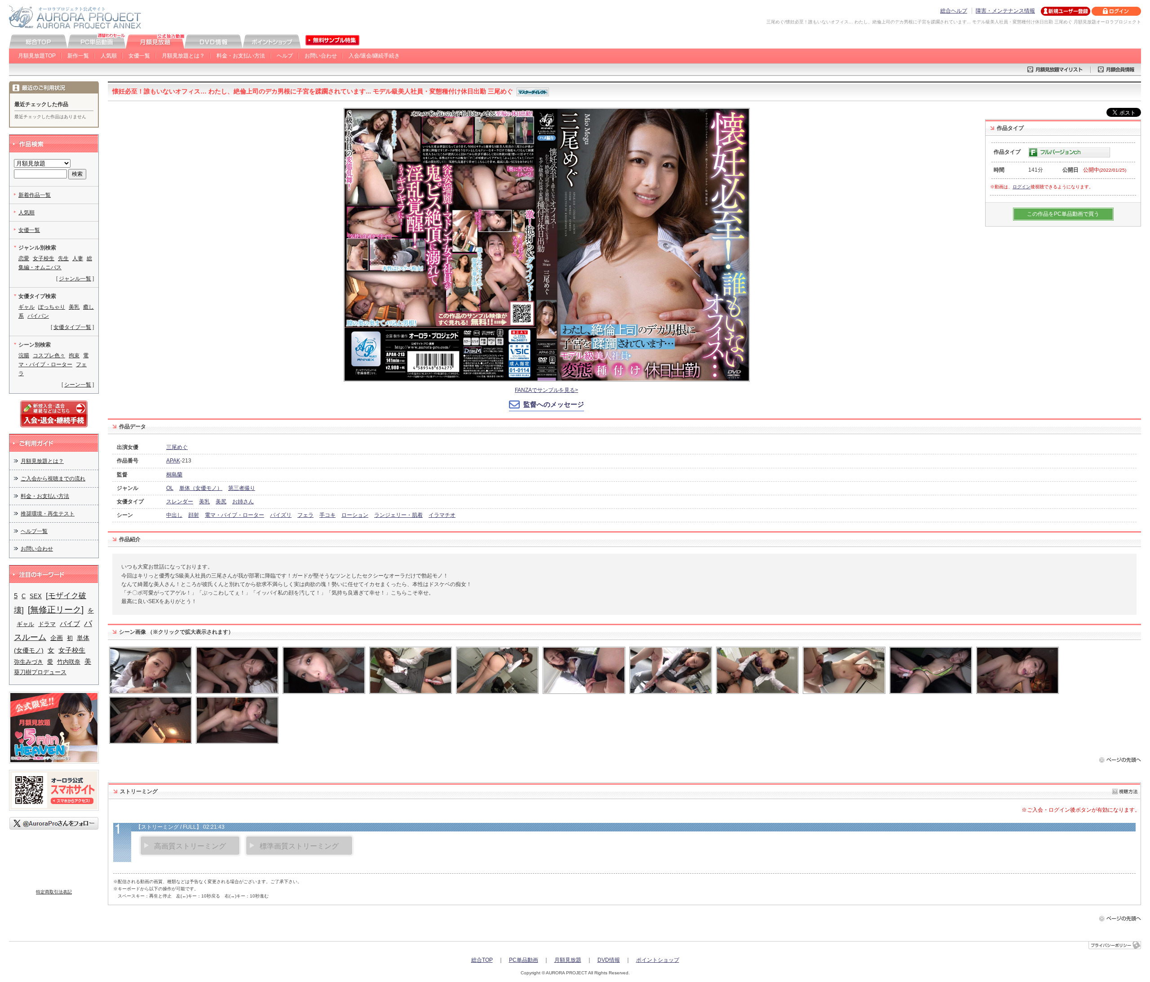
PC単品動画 (523, 960)
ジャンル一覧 (75, 278)
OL (169, 488)
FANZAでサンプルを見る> (546, 390)
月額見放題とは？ (183, 56)
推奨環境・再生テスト (48, 514)
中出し (174, 515)
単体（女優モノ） (200, 488)
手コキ (327, 515)
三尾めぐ (177, 447)
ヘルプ (285, 56)
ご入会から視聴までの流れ (53, 478)
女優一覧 (139, 56)
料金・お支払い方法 (241, 56)
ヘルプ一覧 (34, 531)
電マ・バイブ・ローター (234, 515)
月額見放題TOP (37, 56)
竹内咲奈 (68, 661)
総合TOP (482, 960)
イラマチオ (442, 515)
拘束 (74, 355)
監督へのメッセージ (553, 404)
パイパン (38, 316)
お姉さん (243, 501)
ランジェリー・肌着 (398, 515)
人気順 (109, 56)
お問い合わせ (321, 56)
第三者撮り (241, 488)
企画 (56, 638)
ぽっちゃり (51, 307)
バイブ (70, 623)
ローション (354, 515)
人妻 (77, 258)
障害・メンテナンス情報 (1005, 11)
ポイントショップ (657, 960)
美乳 (204, 501)
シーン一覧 (77, 385)
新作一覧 (78, 56)
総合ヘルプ (953, 11)
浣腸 (23, 355)
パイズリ (281, 515)
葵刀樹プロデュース (40, 672)
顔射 (193, 515)
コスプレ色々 (49, 355)
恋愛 (23, 258)
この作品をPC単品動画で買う (1063, 214)
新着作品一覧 (34, 195)
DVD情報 (608, 960)
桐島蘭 (174, 474)
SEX (36, 596)
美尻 (221, 501)
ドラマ (47, 624)
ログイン (1022, 186)
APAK (173, 461)
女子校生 (43, 258)
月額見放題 (567, 960)
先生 (63, 258)
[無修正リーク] (56, 609)
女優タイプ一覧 (72, 327)
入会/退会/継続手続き (374, 56)
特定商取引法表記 (54, 891)
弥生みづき (28, 661)
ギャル (26, 307)
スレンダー (179, 501)
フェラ (305, 515)
